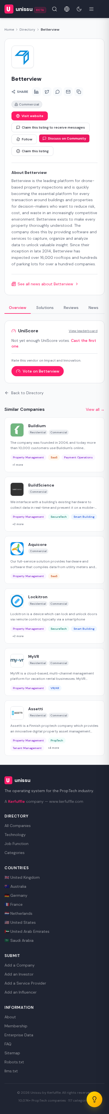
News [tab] (93, 307)
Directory (27, 29)
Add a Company (19, 965)
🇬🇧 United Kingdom (22, 877)
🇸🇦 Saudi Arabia (19, 940)
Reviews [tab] (71, 307)
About (10, 1016)
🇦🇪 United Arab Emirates (26, 931)
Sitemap (12, 1052)
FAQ (7, 1043)
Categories (14, 852)
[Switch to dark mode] (79, 9)
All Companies (17, 825)
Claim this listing (35, 151)
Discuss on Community (67, 138)
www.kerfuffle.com (66, 801)
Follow (27, 139)
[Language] (67, 9)
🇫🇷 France (13, 904)
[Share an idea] (94, 1099)
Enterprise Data (18, 1034)
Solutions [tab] (45, 307)
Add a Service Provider (25, 983)
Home (9, 29)
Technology (15, 834)
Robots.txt (14, 1061)
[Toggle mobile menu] (91, 9)
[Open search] (54, 9)
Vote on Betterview (41, 371)
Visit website (32, 116)
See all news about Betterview (45, 283)
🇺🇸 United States (20, 922)
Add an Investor (19, 974)
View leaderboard (83, 331)
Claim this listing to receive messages (53, 127)
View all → (95, 409)
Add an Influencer (20, 992)
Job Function (16, 843)
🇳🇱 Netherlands (18, 913)
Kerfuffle (16, 801)
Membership (15, 1025)
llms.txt (11, 1070)
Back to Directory (27, 392)
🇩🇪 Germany (15, 895)
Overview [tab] (17, 307)
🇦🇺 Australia (15, 886)
